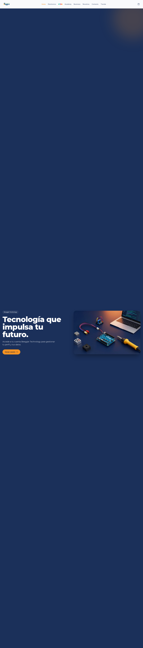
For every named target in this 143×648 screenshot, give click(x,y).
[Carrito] (138, 4)
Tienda (103, 4)
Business (77, 4)
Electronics (52, 4)
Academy (68, 4)
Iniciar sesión (10, 352)
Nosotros (86, 4)
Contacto (95, 4)
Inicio (44, 4)
